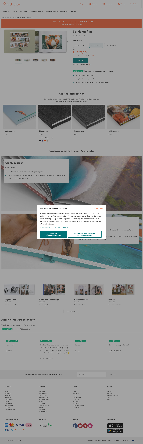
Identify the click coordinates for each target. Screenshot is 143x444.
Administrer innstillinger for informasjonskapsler (84, 234)
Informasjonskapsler (47, 227)
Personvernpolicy (61, 227)
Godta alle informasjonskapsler (53, 234)
